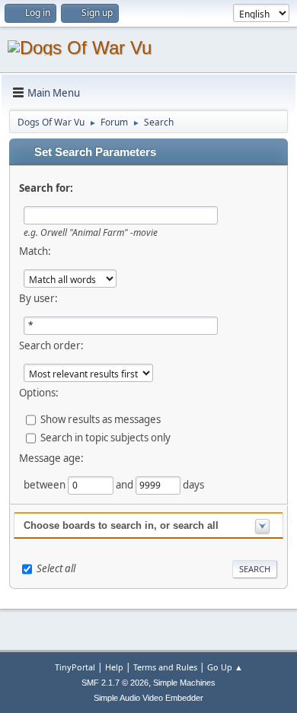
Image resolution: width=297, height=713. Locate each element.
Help (114, 667)
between (46, 485)
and (126, 485)
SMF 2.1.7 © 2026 (114, 682)
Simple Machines (184, 682)
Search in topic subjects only (105, 437)
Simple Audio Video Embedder (148, 697)
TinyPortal (75, 667)
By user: (38, 298)
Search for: (46, 188)
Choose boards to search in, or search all (121, 525)
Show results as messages (100, 419)
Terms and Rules (165, 667)
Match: (35, 251)
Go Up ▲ (225, 667)
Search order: (51, 345)
